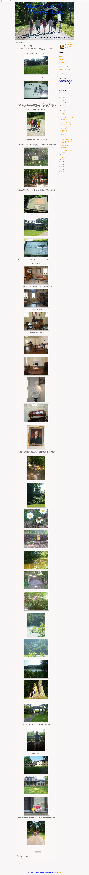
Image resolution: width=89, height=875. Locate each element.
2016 (62, 95)
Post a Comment (21, 858)
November (63, 103)
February (63, 157)
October (63, 105)
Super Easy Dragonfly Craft (66, 124)
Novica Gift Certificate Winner (66, 148)
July (62, 110)
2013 (62, 100)
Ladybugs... (63, 113)
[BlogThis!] (36, 852)
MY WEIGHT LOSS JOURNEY (64, 66)
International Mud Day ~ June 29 (67, 117)
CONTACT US (61, 58)
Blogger (59, 872)
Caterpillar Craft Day (64, 128)
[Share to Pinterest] (40, 852)
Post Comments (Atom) (25, 866)
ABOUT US (61, 56)
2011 (62, 163)
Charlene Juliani (70, 44)
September (64, 107)
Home (36, 863)
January (63, 159)
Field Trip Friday (64, 119)
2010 (62, 164)
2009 (62, 166)
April (62, 154)
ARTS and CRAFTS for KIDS (64, 61)
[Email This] (35, 852)
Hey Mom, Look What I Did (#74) (67, 143)
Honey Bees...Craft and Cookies (67, 122)
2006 (62, 171)
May (62, 152)
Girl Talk (62, 121)
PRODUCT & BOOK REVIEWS (64, 69)
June (62, 112)
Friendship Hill (42, 53)
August (63, 108)
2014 (62, 99)
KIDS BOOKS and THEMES (64, 62)
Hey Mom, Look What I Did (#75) (67, 139)
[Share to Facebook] (38, 852)
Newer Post (18, 863)
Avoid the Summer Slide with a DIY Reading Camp (66, 126)
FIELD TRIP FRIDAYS (63, 68)
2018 (62, 92)
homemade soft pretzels (65, 145)
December (63, 102)
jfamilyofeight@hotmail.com (64, 84)
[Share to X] (37, 852)
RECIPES (61, 59)
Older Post (54, 863)
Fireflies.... (63, 136)
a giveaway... (63, 147)
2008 (62, 168)
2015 (62, 97)
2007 (62, 169)
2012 (62, 161)
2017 (62, 94)
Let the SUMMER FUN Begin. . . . (67, 150)
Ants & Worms (63, 134)
